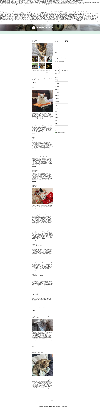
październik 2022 (57, 89)
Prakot (33, 138)
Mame (56, 57)
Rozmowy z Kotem (45, 27)
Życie (63, 74)
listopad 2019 (56, 114)
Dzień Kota (59, 67)
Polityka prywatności (52, 406)
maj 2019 (56, 123)
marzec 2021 (56, 99)
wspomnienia (57, 74)
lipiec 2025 (56, 82)
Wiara (62, 73)
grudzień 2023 (57, 86)
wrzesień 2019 (57, 117)
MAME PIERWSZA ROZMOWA (59, 70)
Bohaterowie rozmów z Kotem (41, 32)
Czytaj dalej (34, 82)
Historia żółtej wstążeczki (38, 275)
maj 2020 (56, 105)
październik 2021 (57, 95)
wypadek (61, 74)
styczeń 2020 (56, 111)
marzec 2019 (56, 126)
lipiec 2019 (56, 120)
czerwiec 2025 (57, 83)
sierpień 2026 (56, 79)
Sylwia (33, 88)
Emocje (63, 67)
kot (65, 67)
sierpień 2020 (56, 102)
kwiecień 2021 (57, 98)
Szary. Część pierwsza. (37, 352)
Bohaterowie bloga (46, 406)
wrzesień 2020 (57, 101)
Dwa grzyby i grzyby (37, 245)
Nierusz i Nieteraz (62, 132)
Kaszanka (34, 171)
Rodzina (56, 73)
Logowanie (62, 406)
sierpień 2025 (56, 80)
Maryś (33, 41)
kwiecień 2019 (57, 124)
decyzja (56, 67)
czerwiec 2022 (57, 92)
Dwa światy (35, 294)
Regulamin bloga (49, 32)
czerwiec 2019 (57, 121)
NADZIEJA (65, 70)
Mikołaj (34, 186)
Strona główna (34, 32)
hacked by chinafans (57, 46)
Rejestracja (66, 406)
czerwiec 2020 (57, 104)
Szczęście (59, 73)
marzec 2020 (56, 108)
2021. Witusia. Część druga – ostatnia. (62, 57)
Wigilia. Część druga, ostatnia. (60, 61)
